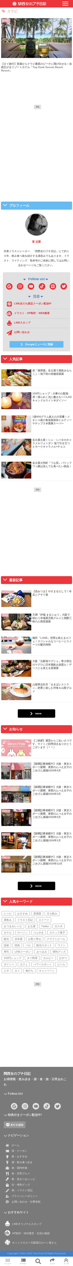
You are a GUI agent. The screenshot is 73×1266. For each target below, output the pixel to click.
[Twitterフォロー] (63, 286)
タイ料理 (32, 958)
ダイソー (9, 964)
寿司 (6, 951)
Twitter (45, 926)
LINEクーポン (23, 951)
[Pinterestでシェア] (20, 1070)
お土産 (32, 926)
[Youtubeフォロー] (31, 286)
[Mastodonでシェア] (28, 1049)
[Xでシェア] (12, 1049)
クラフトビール (56, 938)
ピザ (6, 970)
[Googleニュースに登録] (9, 286)
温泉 (6, 945)
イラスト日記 (25, 919)
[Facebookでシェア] (12, 1060)
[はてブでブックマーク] (44, 1060)
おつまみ (41, 951)
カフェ (24, 964)
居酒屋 (37, 913)
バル (28, 945)
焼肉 (17, 945)
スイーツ (44, 919)
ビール (61, 964)
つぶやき (38, 932)
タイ (17, 970)
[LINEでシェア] (61, 1060)
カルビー (48, 958)
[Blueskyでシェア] (44, 1049)
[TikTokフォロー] (42, 286)
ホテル (8, 932)
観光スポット (44, 945)
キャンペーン (47, 970)
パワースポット (42, 964)
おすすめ (22, 913)
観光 (6, 938)
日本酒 (18, 938)
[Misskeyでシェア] (61, 1049)
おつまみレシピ (13, 926)
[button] (53, 1070)
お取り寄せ (34, 938)
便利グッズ (59, 951)
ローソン (22, 932)
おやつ (63, 958)
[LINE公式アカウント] (53, 286)
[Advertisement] (36, 147)
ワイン (62, 945)
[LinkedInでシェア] (36, 1070)
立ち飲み (52, 913)
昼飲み (8, 919)
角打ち (29, 970)
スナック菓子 (57, 932)
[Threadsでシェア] (28, 1060)
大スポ (59, 926)
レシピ (8, 913)
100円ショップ (12, 958)
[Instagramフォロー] (20, 286)
